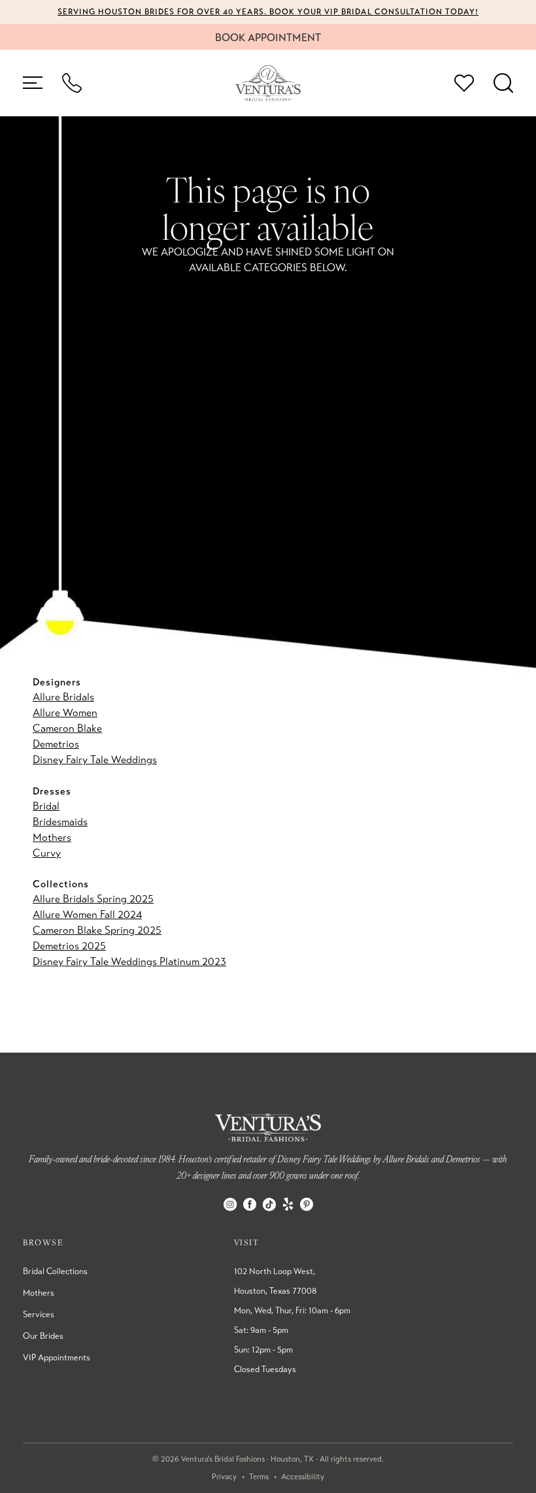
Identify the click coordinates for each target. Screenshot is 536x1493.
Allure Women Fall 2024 (87, 914)
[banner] (268, 83)
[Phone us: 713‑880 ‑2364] (72, 83)
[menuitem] (32, 83)
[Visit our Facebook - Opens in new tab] (249, 1204)
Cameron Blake (67, 728)
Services (38, 1314)
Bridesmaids (60, 821)
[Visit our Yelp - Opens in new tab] (287, 1204)
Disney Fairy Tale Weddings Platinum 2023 (129, 961)
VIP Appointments (56, 1358)
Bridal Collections (55, 1271)
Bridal (46, 806)
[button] (32, 83)
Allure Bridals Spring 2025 (93, 899)
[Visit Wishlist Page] (464, 83)
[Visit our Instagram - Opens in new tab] (230, 1204)
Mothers (52, 837)
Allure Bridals (63, 697)
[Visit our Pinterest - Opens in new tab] (306, 1204)
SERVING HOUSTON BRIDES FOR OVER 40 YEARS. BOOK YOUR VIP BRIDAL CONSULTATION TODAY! (268, 11)
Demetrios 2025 (69, 946)
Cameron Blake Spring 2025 (97, 930)
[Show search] (503, 83)
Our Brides (43, 1336)
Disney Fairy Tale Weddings (95, 759)
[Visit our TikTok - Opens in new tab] (269, 1204)
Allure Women (65, 712)
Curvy (47, 853)
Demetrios (56, 744)
